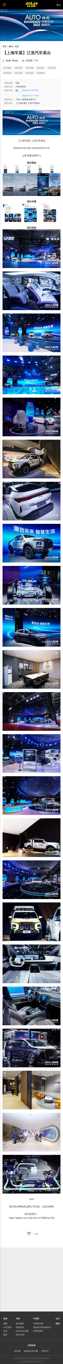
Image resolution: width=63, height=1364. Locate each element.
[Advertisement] (31, 1279)
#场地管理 (41, 73)
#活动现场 (18, 68)
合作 (58, 1318)
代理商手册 (38, 1323)
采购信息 (20, 1327)
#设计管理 (18, 73)
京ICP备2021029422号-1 (31, 1361)
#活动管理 (29, 68)
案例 (11, 46)
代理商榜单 (38, 1330)
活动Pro (45, 1350)
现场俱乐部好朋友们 (42, 1327)
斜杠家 (17, 1350)
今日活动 (7, 1327)
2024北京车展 (22, 1330)
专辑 (18, 1318)
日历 (5, 1330)
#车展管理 (7, 73)
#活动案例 (29, 73)
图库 (5, 1334)
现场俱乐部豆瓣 (31, 1350)
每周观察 (20, 1323)
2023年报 (20, 1334)
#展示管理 (52, 68)
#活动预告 (7, 68)
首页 (5, 46)
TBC (36, 60)
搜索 (58, 1323)
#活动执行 (41, 68)
